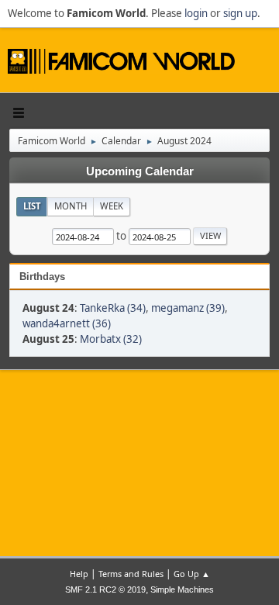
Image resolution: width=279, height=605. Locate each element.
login (196, 13)
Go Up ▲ (192, 573)
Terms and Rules (131, 573)
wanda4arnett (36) (66, 323)
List (32, 206)
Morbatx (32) (111, 339)
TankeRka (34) (113, 308)
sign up (240, 13)
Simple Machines (182, 589)
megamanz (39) (188, 308)
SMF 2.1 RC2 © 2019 (105, 589)
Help (79, 573)
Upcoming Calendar (140, 171)
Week (111, 206)
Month (70, 206)
